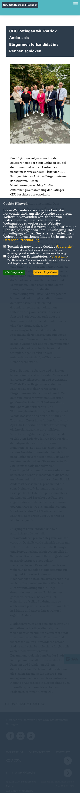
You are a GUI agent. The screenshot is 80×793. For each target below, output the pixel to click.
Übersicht (64, 246)
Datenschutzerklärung (21, 240)
